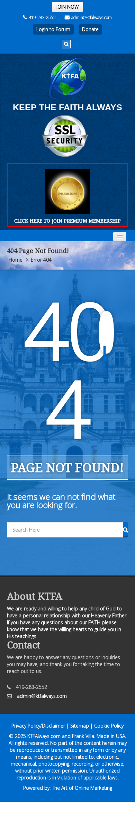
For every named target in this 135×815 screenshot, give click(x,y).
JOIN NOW (67, 6)
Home (15, 259)
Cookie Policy (109, 725)
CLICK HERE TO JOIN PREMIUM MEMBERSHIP (67, 220)
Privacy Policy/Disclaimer (38, 725)
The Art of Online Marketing (82, 788)
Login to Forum (53, 29)
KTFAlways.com (44, 736)
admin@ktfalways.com (91, 17)
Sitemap (79, 725)
